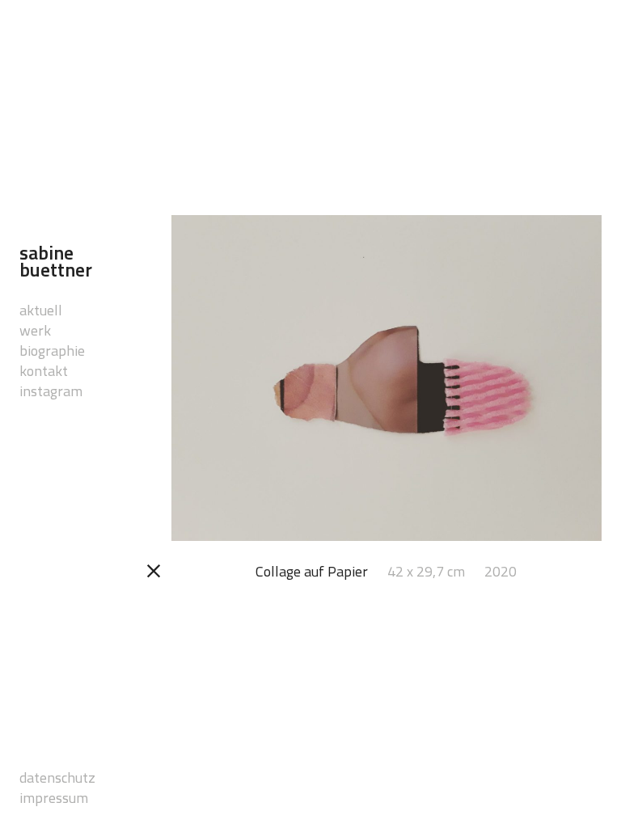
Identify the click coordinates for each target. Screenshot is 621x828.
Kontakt (40, 371)
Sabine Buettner (55, 261)
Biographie (40, 350)
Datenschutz (40, 777)
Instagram (40, 391)
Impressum (40, 798)
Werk (35, 330)
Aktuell (40, 310)
